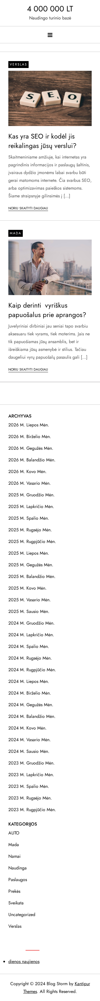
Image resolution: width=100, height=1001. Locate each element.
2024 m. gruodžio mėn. (31, 623)
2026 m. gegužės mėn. (30, 448)
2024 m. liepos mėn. (28, 681)
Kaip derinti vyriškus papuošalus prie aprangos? (47, 310)
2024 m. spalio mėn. (28, 646)
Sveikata (16, 903)
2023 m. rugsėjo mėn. (30, 798)
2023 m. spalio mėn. (28, 786)
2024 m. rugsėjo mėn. (30, 658)
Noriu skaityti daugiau (28, 208)
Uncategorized (21, 914)
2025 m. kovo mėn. (27, 588)
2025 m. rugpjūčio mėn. (32, 541)
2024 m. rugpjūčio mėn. (32, 670)
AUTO (13, 833)
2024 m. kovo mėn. (27, 728)
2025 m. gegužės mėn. (30, 565)
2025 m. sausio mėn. (28, 611)
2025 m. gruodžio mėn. (31, 495)
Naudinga (17, 868)
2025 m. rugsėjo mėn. (30, 530)
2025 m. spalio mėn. (28, 518)
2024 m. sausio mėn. (28, 751)
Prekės (14, 891)
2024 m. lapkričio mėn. (31, 635)
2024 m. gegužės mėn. (30, 704)
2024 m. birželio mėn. (29, 693)
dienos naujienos (23, 961)
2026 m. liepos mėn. (28, 425)
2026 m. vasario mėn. (29, 483)
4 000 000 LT (50, 8)
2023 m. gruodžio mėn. (31, 763)
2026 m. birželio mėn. (29, 436)
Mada (15, 233)
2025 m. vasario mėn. (29, 600)
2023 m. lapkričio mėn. (31, 774)
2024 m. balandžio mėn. (32, 716)
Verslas (18, 64)
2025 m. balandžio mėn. (32, 576)
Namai (14, 856)
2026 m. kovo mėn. (27, 471)
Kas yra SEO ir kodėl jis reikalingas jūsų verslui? (42, 140)
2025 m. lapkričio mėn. (31, 506)
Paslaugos (17, 879)
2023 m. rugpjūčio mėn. (32, 809)
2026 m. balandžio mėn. (32, 460)
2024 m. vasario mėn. (29, 739)
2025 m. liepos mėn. (28, 553)
